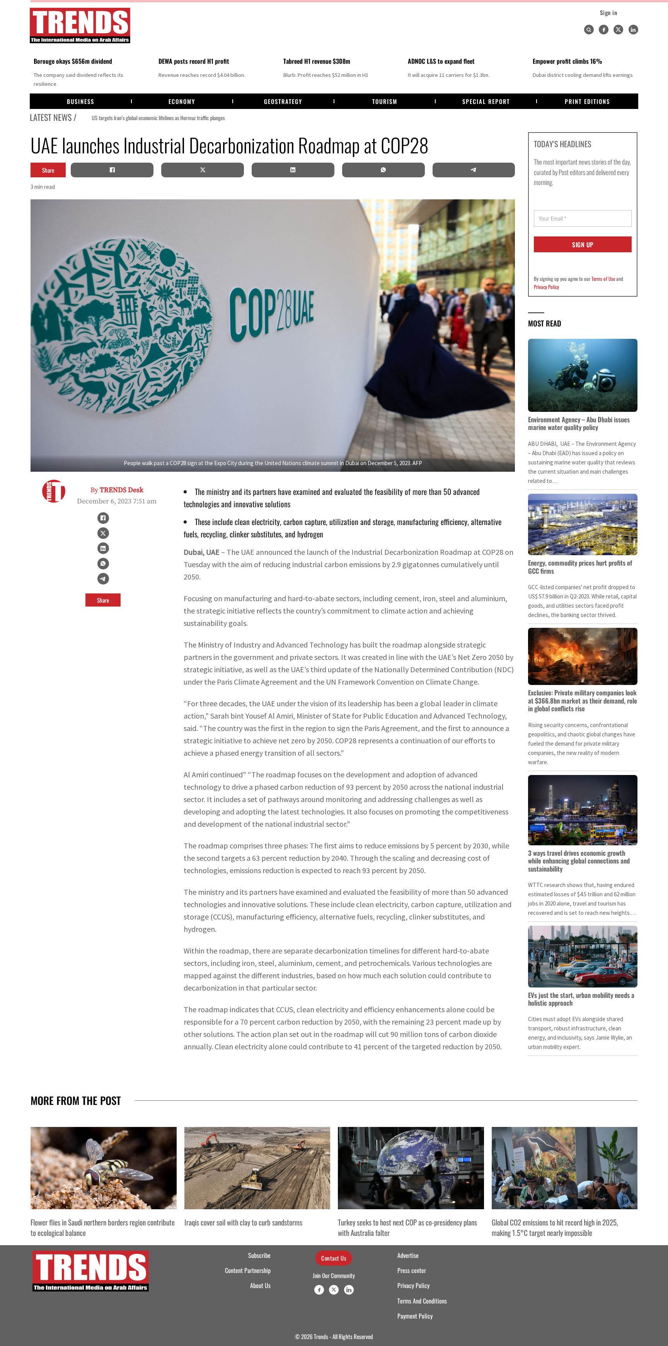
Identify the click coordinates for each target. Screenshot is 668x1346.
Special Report (486, 101)
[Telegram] (473, 170)
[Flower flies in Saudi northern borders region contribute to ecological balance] (104, 1168)
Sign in (608, 12)
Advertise (408, 1255)
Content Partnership (248, 1270)
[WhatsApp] (383, 170)
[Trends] (80, 25)
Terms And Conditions (422, 1300)
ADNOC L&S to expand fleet (441, 61)
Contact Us (333, 1258)
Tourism (384, 101)
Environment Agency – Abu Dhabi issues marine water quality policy (579, 423)
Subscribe (259, 1255)
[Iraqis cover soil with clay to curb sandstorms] (257, 1168)
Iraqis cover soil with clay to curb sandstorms (243, 1222)
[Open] (588, 29)
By (116, 490)
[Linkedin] (633, 29)
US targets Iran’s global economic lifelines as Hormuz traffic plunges (144, 118)
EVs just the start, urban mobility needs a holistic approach (581, 999)
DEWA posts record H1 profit (193, 61)
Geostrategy (283, 101)
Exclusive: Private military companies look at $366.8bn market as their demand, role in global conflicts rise (582, 700)
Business (80, 101)
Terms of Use (603, 278)
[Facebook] (603, 29)
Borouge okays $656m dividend (73, 61)
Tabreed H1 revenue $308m (316, 61)
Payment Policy (415, 1316)
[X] (202, 170)
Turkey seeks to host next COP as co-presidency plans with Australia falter (407, 1227)
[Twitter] (618, 29)
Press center (411, 1270)
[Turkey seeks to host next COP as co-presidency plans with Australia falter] (411, 1168)
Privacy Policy (546, 287)
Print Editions (587, 101)
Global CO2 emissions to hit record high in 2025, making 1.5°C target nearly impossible (555, 1227)
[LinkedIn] (293, 170)
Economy (182, 101)
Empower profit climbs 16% (567, 61)
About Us (260, 1285)
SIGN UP (582, 244)
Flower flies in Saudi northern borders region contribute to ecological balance (103, 1227)
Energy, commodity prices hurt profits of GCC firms (580, 566)
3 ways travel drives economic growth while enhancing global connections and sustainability (579, 861)
